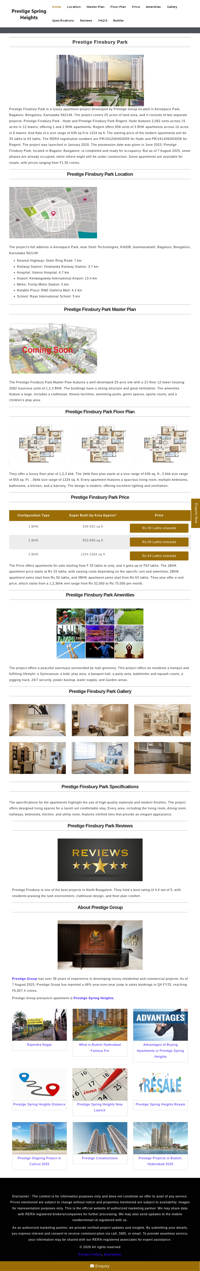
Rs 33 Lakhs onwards (159, 528)
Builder (118, 20)
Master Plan (95, 7)
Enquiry (102, 1266)
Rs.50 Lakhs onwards (159, 542)
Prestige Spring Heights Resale (160, 1104)
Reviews (86, 20)
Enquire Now (196, 513)
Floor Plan (118, 7)
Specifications (63, 20)
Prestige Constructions (100, 1158)
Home (56, 7)
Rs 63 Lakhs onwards (159, 556)
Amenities (153, 7)
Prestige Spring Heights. (94, 998)
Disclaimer (113, 1254)
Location (74, 7)
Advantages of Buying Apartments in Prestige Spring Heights (160, 1050)
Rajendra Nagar (39, 1044)
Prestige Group (24, 978)
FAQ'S (102, 20)
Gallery (172, 7)
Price (136, 7)
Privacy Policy (90, 1254)
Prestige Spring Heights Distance (39, 1104)
